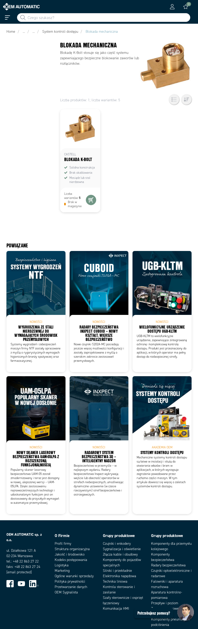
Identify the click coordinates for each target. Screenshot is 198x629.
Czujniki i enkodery (117, 543)
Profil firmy (63, 543)
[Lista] (174, 99)
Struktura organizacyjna (72, 549)
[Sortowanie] (186, 99)
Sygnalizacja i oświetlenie (122, 549)
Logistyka (62, 565)
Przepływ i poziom (164, 603)
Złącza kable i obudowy (120, 554)
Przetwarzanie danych (71, 587)
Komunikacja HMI (116, 608)
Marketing (62, 570)
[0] (185, 6)
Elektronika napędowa (119, 576)
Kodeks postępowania (71, 560)
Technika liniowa (115, 581)
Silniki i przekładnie (117, 570)
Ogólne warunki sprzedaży (74, 576)
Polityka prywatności (70, 581)
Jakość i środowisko (70, 554)
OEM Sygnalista (66, 592)
